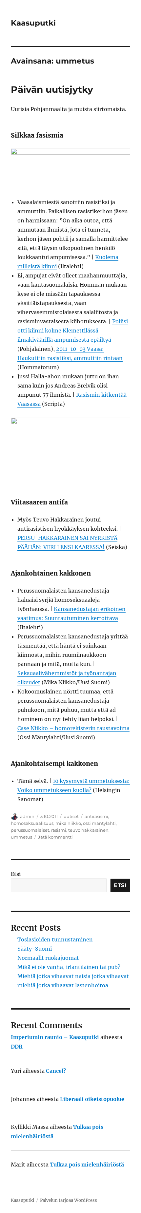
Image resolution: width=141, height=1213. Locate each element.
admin (27, 816)
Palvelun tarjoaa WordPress (68, 1200)
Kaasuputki (33, 23)
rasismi (58, 830)
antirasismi (96, 816)
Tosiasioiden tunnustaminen (55, 939)
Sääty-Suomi (34, 948)
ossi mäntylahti (99, 823)
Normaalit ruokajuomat (48, 958)
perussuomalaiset (30, 830)
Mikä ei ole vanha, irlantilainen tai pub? (68, 967)
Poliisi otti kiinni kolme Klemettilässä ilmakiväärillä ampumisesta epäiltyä (72, 330)
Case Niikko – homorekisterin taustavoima (73, 728)
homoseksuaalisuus (32, 823)
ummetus (21, 837)
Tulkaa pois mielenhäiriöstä (87, 1164)
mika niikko (68, 823)
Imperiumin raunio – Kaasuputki (55, 1037)
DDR (17, 1046)
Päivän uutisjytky (52, 89)
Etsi (16, 874)
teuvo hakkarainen (88, 830)
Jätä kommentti (55, 837)
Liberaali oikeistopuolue (92, 1099)
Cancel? (56, 1071)
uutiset (71, 816)
